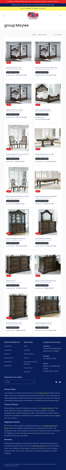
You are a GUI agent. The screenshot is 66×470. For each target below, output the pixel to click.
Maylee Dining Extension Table (44, 154)
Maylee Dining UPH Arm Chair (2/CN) (17, 154)
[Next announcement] (63, 8)
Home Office (8, 361)
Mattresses (8, 365)
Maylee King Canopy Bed (13, 68)
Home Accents (8, 358)
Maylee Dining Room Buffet (43, 323)
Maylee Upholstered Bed (42, 110)
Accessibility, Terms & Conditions (31, 363)
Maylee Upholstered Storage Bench (46, 196)
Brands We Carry (29, 354)
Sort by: (34, 34)
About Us (26, 358)
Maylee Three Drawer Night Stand (45, 281)
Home (25, 346)
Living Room (8, 346)
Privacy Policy (28, 368)
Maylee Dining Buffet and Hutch (15, 238)
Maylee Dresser (10, 281)
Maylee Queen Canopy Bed (14, 110)
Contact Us (27, 372)
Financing (27, 350)
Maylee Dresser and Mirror (43, 238)
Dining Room (8, 350)
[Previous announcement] (3, 8)
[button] (4, 16)
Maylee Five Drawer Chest (14, 323)
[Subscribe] (33, 382)
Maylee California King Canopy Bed (46, 68)
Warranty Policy (38, 446)
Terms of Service (47, 408)
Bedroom (7, 354)
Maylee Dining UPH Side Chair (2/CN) (17, 196)
